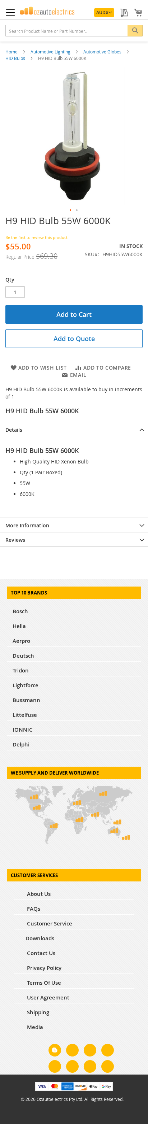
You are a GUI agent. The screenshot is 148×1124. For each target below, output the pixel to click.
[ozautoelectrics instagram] (90, 1051)
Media (34, 1027)
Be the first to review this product (36, 237)
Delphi (21, 744)
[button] (104, 12)
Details (13, 429)
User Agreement (47, 997)
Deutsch (23, 655)
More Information (27, 525)
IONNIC (23, 729)
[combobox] (74, 30)
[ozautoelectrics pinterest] (54, 1067)
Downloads (40, 938)
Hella (19, 626)
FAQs (33, 908)
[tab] (74, 429)
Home (12, 52)
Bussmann (26, 700)
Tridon (21, 670)
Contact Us (40, 953)
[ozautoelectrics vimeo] (107, 1067)
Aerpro (21, 641)
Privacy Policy (43, 968)
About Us (38, 894)
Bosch (20, 611)
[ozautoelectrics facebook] (72, 1051)
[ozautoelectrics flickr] (72, 1067)
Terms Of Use (43, 982)
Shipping (37, 1012)
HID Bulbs (15, 58)
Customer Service (49, 923)
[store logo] (47, 10)
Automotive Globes (102, 52)
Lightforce (25, 685)
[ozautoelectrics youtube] (90, 1067)
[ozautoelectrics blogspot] (54, 1050)
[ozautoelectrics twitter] (107, 1051)
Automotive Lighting (51, 52)
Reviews (15, 539)
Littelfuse (25, 715)
